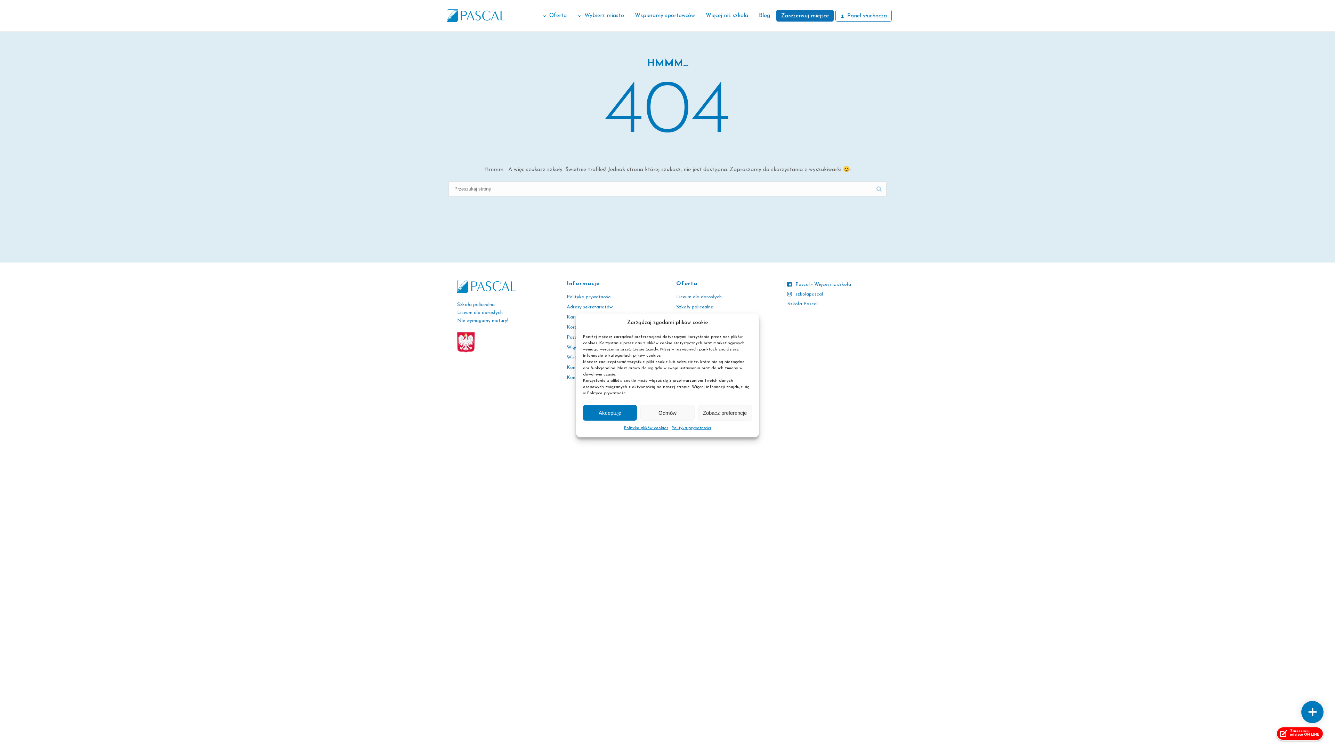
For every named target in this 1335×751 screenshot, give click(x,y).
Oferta (558, 15)
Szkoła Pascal (802, 304)
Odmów (667, 413)
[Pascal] (476, 15)
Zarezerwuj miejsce (805, 16)
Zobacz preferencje (725, 413)
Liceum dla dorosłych (699, 297)
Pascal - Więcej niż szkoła (823, 284)
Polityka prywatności (691, 428)
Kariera (575, 317)
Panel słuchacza (867, 16)
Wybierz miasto (604, 15)
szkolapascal (809, 294)
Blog (764, 15)
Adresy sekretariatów (590, 307)
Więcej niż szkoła (727, 15)
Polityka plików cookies (646, 428)
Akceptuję (610, 413)
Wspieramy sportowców (665, 15)
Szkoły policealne (694, 307)
